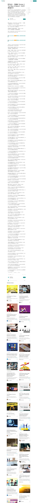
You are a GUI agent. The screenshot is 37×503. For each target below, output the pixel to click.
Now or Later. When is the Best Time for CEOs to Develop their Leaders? (24, 394)
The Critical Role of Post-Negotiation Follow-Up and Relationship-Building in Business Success (11, 375)
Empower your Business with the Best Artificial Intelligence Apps (12, 354)
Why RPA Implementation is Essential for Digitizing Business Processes (12, 431)
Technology (15, 272)
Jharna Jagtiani (23, 440)
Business (8, 294)
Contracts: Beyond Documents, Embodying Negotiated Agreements (12, 469)
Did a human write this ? (11, 413)
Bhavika (21, 302)
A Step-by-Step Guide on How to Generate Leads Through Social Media (24, 476)
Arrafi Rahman (22, 501)
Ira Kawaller (9, 399)
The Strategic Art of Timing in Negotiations (11, 297)
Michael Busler (22, 379)
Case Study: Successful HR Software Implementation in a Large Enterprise (24, 297)
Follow (24, 277)
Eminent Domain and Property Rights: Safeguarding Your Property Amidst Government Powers (24, 456)
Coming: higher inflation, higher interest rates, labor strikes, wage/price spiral (24, 374)
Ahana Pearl (9, 359)
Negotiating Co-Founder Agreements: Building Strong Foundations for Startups (23, 435)
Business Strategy (10, 272)
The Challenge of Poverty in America (11, 395)
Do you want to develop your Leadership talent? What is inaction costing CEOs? (24, 414)
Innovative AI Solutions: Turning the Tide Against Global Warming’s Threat (24, 497)
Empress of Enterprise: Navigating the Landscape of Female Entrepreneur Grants (11, 490)
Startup (20, 432)
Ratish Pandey (22, 321)
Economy (19, 272)
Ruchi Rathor (9, 416)
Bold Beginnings (10, 495)
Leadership (21, 412)
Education (21, 494)
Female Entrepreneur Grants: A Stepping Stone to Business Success (12, 315)
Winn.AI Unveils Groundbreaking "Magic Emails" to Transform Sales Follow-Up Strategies (24, 355)
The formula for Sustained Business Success (23, 317)
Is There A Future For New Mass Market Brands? (24, 336)
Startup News (21, 359)
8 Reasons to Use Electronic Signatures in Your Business (11, 335)
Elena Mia (9, 435)
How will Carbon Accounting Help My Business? (12, 450)
